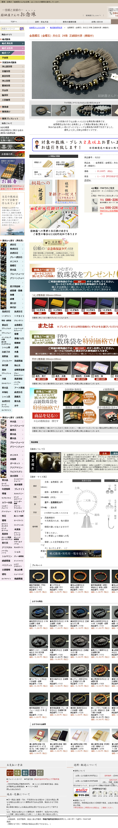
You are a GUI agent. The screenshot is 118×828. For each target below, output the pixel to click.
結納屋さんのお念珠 (37, 28)
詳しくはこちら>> (14, 789)
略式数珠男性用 (56, 28)
